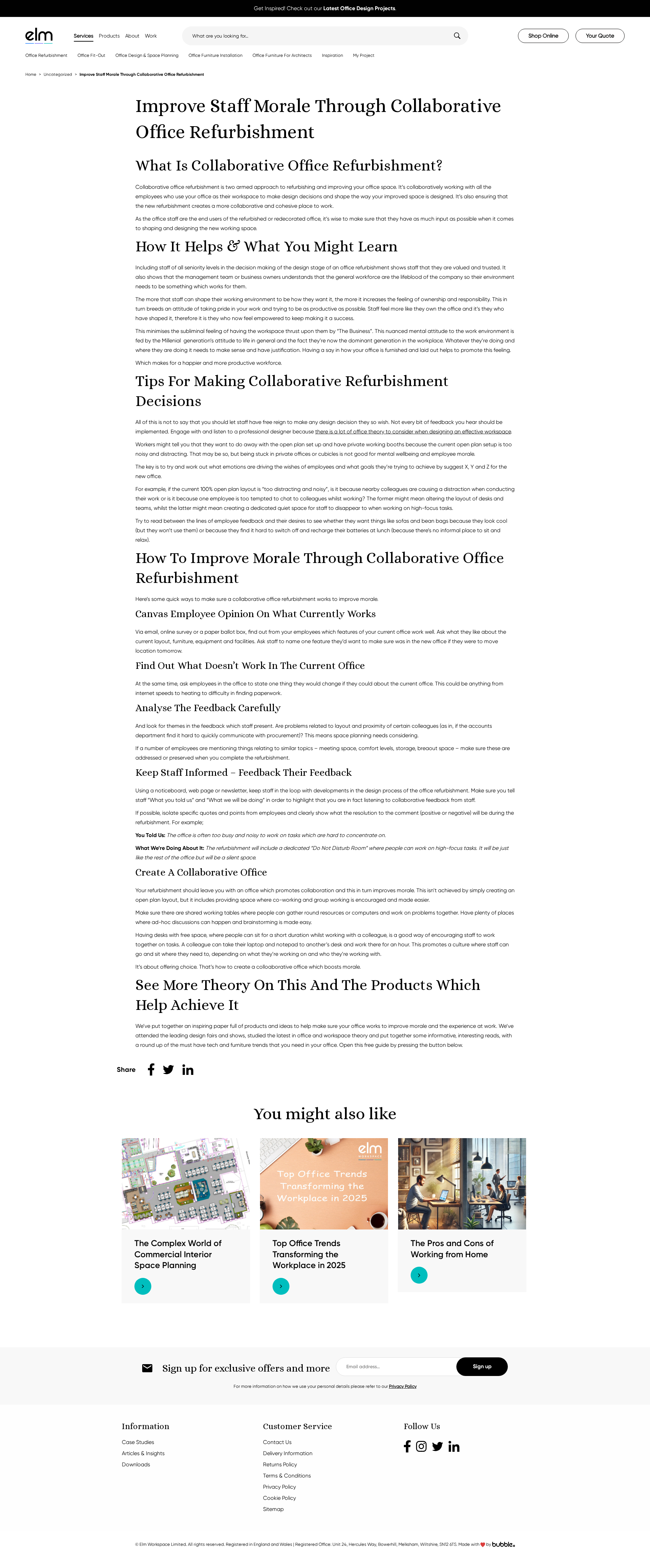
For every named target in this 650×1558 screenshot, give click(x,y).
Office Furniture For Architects (282, 55)
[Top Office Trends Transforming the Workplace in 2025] (324, 1183)
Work (151, 36)
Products (109, 36)
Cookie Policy (279, 1498)
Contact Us (277, 1442)
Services (83, 36)
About (132, 36)
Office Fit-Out (91, 55)
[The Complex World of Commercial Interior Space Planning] (186, 1183)
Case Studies (138, 1442)
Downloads (136, 1464)
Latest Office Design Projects (359, 8)
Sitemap (273, 1509)
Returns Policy (280, 1464)
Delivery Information (287, 1453)
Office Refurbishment (46, 55)
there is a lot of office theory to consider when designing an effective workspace (413, 431)
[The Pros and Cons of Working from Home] (462, 1183)
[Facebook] (407, 1446)
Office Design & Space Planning (146, 55)
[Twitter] (437, 1446)
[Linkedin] (454, 1446)
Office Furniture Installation (215, 55)
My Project (363, 55)
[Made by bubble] (503, 1544)
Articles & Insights (143, 1453)
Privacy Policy (403, 1386)
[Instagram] (421, 1446)
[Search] (452, 35)
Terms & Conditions (287, 1475)
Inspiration (332, 55)
